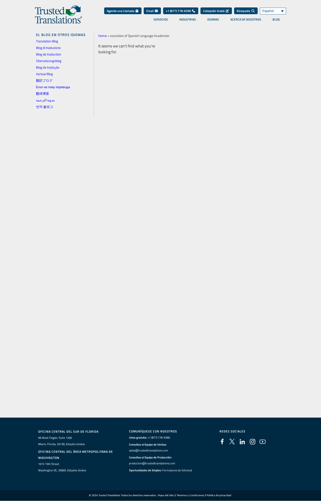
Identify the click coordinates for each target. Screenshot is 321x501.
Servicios (161, 19)
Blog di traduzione (48, 47)
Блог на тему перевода (53, 87)
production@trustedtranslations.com (152, 463)
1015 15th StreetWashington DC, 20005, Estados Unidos (62, 467)
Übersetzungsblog (48, 60)
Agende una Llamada (121, 11)
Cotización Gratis (214, 11)
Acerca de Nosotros (245, 19)
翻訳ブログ (44, 80)
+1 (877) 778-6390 (179, 11)
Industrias (187, 19)
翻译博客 (42, 93)
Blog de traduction (48, 54)
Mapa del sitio (166, 495)
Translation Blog (47, 41)
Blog (276, 19)
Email (150, 11)
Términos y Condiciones (190, 495)
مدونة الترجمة (45, 100)
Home (102, 35)
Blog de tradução (47, 67)
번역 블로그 (44, 106)
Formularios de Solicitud (177, 470)
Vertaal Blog (44, 73)
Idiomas (213, 19)
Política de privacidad (219, 495)
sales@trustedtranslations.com (148, 450)
